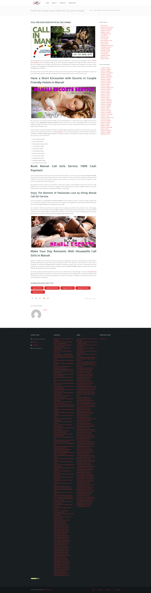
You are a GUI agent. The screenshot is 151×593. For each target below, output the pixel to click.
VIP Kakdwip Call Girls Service (84, 380)
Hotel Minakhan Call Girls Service (84, 501)
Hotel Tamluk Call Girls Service (84, 438)
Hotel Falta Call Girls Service (83, 408)
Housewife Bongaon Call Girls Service (86, 491)
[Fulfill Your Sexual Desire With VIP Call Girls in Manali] (63, 42)
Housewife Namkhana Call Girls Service (86, 389)
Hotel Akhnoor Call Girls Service (61, 550)
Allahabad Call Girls (105, 134)
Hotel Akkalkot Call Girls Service (61, 553)
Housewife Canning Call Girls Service (85, 405)
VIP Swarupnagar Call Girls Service (85, 475)
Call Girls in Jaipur (105, 37)
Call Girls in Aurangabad (107, 72)
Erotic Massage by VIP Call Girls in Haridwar (64, 440)
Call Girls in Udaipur (105, 92)
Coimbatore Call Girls (106, 47)
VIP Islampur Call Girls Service (84, 372)
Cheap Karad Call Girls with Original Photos (64, 405)
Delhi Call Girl (104, 25)
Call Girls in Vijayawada (106, 76)
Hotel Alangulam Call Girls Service (62, 561)
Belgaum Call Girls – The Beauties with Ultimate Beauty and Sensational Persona (64, 354)
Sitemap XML (103, 338)
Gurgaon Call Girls (68, 288)
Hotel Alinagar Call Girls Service (61, 567)
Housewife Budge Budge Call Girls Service (87, 403)
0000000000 (34, 342)
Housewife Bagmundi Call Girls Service (86, 441)
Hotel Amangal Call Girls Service (61, 575)
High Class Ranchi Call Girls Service (62, 486)
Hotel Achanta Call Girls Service (61, 529)
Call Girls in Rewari (105, 96)
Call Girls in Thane (105, 94)
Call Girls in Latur (105, 115)
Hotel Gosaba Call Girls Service (84, 409)
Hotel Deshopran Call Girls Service (85, 449)
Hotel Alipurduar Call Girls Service (62, 569)
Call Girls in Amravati (106, 112)
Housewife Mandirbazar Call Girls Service (86, 386)
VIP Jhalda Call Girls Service (83, 417)
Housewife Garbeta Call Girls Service (85, 484)
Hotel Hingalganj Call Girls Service (85, 500)
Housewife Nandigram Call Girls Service (86, 431)
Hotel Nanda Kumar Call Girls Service (85, 429)
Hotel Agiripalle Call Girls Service (61, 535)
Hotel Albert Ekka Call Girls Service (62, 566)
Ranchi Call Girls (105, 43)
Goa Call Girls (104, 35)
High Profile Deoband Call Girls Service (63, 487)
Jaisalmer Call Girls (105, 124)
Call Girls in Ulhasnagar (106, 127)
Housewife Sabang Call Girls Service (85, 443)
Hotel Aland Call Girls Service (60, 558)
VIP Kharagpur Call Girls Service (84, 464)
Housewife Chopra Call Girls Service (85, 368)
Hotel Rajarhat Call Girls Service (84, 503)
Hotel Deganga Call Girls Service (84, 492)
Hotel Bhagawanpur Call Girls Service (85, 446)
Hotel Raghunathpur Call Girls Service (86, 426)
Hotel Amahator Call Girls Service (61, 573)
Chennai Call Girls (105, 52)
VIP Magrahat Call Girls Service (84, 385)
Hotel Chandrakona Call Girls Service (85, 478)
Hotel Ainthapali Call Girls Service (61, 540)
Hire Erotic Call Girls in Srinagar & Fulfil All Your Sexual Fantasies (63, 499)
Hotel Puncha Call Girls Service (84, 423)
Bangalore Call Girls (83, 288)
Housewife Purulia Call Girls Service (85, 424)
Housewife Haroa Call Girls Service (85, 497)
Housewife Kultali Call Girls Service (85, 383)
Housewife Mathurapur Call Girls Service (86, 388)
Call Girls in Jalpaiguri (106, 106)
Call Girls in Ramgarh (106, 104)
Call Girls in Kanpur (105, 122)
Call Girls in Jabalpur (106, 71)
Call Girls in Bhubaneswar (107, 87)
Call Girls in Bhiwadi (105, 132)
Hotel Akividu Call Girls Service (61, 552)
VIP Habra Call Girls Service (83, 495)
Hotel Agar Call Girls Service (60, 534)
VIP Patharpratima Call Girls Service (85, 391)
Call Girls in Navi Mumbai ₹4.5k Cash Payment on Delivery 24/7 (62, 396)
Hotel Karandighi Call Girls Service (85, 377)
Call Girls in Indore (105, 119)
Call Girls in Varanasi (106, 69)
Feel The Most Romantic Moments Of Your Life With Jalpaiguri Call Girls (64, 447)
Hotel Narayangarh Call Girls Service (85, 469)
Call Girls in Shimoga (106, 77)
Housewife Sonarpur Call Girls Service (86, 392)
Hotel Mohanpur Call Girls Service (85, 467)
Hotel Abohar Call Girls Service (61, 524)
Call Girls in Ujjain (105, 91)
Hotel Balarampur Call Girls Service (85, 412)
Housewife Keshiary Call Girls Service (86, 461)
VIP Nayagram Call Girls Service (84, 471)
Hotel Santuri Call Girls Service (84, 397)
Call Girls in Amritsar (106, 81)
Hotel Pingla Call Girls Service (84, 472)
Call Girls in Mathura (106, 89)
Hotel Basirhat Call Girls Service (84, 489)
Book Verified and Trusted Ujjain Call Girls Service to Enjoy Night (64, 387)
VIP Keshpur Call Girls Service (84, 463)
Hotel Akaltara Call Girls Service (61, 549)
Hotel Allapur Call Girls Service (61, 570)
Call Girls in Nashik (105, 68)
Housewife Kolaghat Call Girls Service (86, 455)
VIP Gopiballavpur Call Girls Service (85, 487)
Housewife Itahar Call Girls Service (85, 374)
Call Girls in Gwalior (105, 74)
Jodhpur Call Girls (105, 125)
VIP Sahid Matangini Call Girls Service (85, 435)
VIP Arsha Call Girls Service (83, 440)
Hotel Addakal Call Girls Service (61, 530)
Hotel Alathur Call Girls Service (61, 564)
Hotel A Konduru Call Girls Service (62, 520)
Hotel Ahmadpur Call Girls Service (62, 537)
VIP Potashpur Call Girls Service (84, 434)
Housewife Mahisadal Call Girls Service (86, 457)
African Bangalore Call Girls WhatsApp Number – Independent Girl (63, 342)
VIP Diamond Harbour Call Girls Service (86, 406)
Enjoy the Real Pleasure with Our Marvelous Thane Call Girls (61, 431)
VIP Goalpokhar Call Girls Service (84, 369)
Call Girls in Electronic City (107, 117)
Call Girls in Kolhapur (106, 99)
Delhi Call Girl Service (47, 589)
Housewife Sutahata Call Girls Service (86, 437)
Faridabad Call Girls (105, 55)
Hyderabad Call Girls (52, 288)
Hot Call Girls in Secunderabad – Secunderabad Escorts (61, 511)
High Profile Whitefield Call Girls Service (63, 495)
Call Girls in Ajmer (105, 97)
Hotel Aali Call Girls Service (60, 521)
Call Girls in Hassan (105, 109)
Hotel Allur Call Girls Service (60, 572)
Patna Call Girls (104, 42)
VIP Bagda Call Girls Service (83, 506)
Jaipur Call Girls (37, 288)
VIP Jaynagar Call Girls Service (84, 411)
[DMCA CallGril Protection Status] (35, 578)
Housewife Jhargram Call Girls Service (86, 460)
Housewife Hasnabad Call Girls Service (86, 498)
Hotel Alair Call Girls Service (60, 557)
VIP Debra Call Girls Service (83, 483)
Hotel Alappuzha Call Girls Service (62, 563)
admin (45, 310)
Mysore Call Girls (105, 58)
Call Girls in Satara (105, 84)
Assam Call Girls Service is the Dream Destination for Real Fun (62, 345)
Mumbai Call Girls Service (107, 27)
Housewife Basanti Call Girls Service (85, 400)
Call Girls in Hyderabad (106, 29)
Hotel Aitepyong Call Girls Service (61, 547)
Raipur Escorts (104, 57)
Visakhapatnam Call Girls (107, 45)
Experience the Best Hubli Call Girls (62, 441)
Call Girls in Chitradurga (106, 114)
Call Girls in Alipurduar (106, 102)
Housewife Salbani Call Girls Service (85, 444)
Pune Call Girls (104, 39)
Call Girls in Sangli (105, 86)
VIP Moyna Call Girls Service (83, 428)
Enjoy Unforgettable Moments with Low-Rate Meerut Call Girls (63, 434)
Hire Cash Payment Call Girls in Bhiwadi (63, 497)
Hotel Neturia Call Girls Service (84, 420)
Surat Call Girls (104, 53)
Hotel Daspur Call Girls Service (84, 481)
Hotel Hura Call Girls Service (83, 415)
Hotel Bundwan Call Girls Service (84, 414)
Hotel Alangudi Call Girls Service (61, 560)
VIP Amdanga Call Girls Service (84, 504)
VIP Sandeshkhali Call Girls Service (85, 474)
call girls (59, 131)
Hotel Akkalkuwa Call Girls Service (62, 555)
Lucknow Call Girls (105, 48)
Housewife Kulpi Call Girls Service (85, 381)
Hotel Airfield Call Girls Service (61, 543)
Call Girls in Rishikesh (106, 130)
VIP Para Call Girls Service (83, 421)
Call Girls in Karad (105, 107)
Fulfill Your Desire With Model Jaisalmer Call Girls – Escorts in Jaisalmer (64, 453)
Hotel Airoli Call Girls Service (60, 546)
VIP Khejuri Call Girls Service (83, 454)
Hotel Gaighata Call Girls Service (84, 494)
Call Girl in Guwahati (106, 120)
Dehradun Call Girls (105, 50)
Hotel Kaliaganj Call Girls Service (84, 375)
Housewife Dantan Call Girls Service (85, 480)
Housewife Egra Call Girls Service (84, 451)
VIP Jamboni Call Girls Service (83, 458)
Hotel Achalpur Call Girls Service (61, 527)
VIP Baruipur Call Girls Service (84, 398)
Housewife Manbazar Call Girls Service (86, 418)
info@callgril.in (35, 345)
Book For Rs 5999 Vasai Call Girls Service (63, 369)
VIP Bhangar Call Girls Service (84, 401)
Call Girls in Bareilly (105, 79)
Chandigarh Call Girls (106, 34)
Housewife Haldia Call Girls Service (85, 452)
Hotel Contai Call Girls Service (84, 448)
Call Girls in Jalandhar (106, 82)
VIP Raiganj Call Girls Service (83, 378)
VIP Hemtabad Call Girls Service (84, 371)
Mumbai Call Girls (38, 292)
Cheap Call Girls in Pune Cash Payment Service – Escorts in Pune (63, 402)
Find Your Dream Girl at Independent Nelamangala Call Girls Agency (62, 450)
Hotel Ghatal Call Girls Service (84, 486)
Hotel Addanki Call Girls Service (61, 532)
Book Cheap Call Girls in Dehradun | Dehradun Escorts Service (62, 367)
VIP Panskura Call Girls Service (84, 432)
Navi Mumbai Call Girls (106, 40)
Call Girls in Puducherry (106, 101)
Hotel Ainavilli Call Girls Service (61, 538)
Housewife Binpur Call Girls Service (85, 477)
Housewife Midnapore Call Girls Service (86, 466)
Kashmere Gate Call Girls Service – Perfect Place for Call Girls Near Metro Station (87, 362)
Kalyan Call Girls (105, 129)
